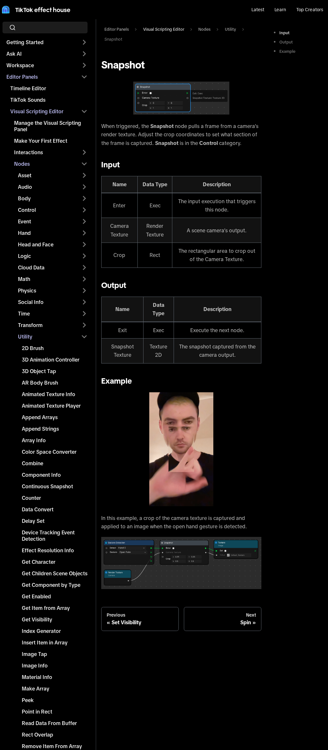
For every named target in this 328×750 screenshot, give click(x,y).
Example (287, 51)
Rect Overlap (37, 735)
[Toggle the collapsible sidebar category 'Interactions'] (84, 152)
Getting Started (25, 42)
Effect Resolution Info (48, 550)
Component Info (41, 475)
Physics (27, 290)
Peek (28, 700)
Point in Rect (37, 711)
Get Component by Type (51, 585)
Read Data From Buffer (49, 723)
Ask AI (14, 54)
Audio (25, 187)
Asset (24, 175)
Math (24, 279)
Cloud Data (31, 267)
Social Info (31, 302)
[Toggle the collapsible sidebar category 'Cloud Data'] (84, 267)
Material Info (37, 677)
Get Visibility (37, 619)
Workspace (20, 65)
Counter (31, 498)
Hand (24, 233)
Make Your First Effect (40, 141)
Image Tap (34, 654)
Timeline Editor (28, 88)
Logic (24, 256)
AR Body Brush (40, 383)
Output (286, 42)
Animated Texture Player (51, 406)
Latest (258, 9)
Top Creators (309, 9)
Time (24, 313)
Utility (25, 336)
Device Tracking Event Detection (48, 536)
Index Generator (41, 631)
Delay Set (33, 521)
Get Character (38, 562)
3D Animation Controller (50, 360)
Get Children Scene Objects (54, 573)
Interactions (28, 152)
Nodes (22, 164)
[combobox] (47, 27)
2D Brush (33, 348)
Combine (32, 463)
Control (27, 210)
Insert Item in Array (45, 642)
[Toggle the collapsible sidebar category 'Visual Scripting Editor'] (84, 111)
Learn (280, 9)
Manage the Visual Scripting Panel (47, 126)
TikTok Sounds (27, 100)
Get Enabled (36, 596)
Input (284, 32)
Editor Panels (22, 77)
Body (24, 198)
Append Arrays (40, 417)
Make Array (35, 688)
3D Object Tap (39, 371)
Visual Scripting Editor (36, 111)
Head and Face (35, 244)
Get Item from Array (46, 608)
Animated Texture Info (48, 394)
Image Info (35, 665)
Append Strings (40, 429)
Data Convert (37, 509)
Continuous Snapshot (47, 486)
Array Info (34, 440)
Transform (30, 325)
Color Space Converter (49, 452)
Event (24, 221)
